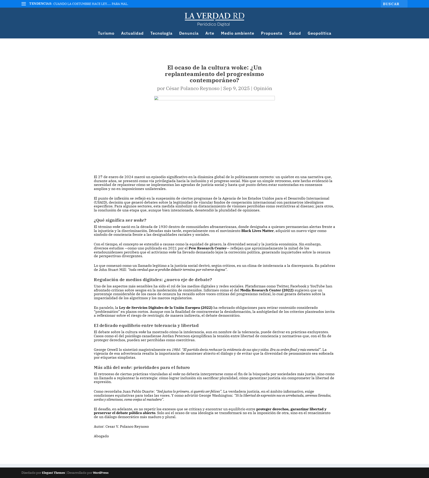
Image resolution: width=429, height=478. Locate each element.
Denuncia (189, 34)
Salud (295, 34)
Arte (209, 34)
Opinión (263, 88)
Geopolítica (319, 34)
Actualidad (132, 34)
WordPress (101, 473)
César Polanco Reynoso (192, 88)
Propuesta (271, 34)
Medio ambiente (237, 34)
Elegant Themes (53, 473)
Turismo (106, 34)
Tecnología (161, 34)
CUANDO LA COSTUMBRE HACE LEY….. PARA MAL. (90, 4)
